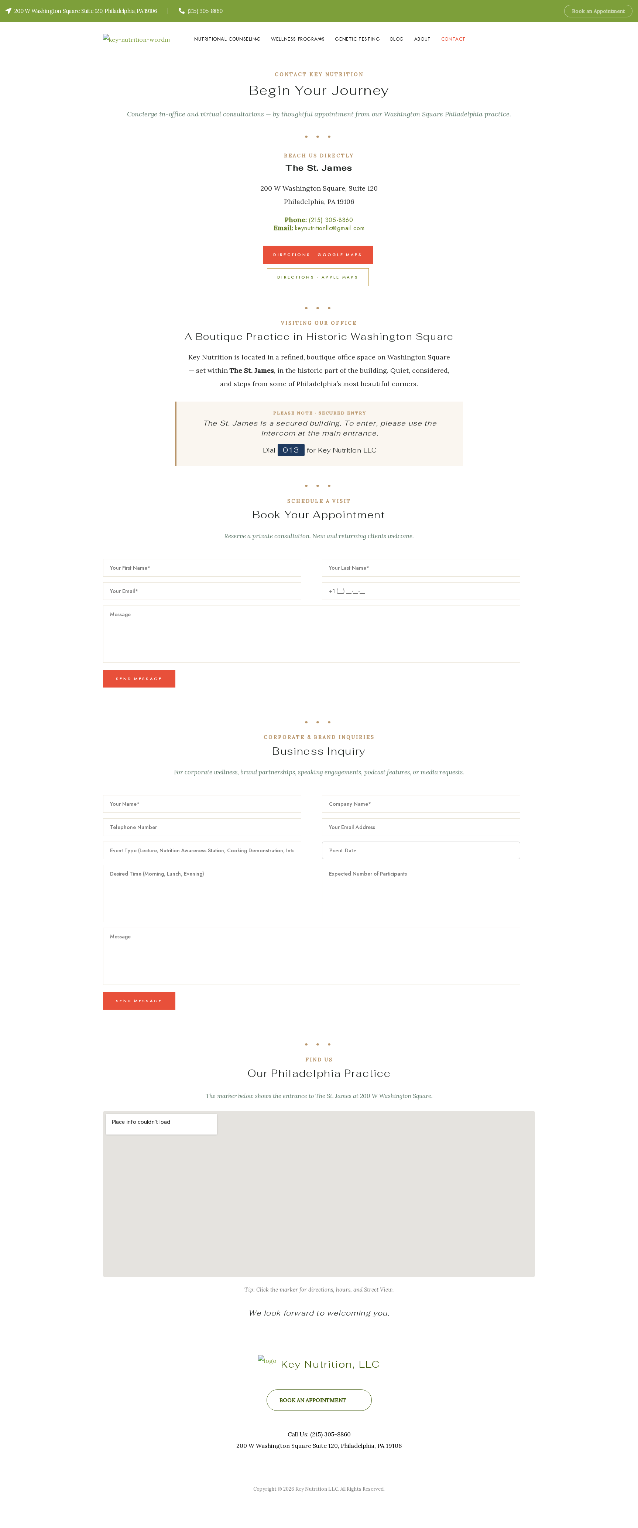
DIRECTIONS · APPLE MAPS (318, 277)
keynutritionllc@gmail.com (330, 228)
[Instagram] (549, 11)
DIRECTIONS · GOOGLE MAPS (317, 254)
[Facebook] (537, 11)
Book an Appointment (598, 11)
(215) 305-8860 (331, 220)
